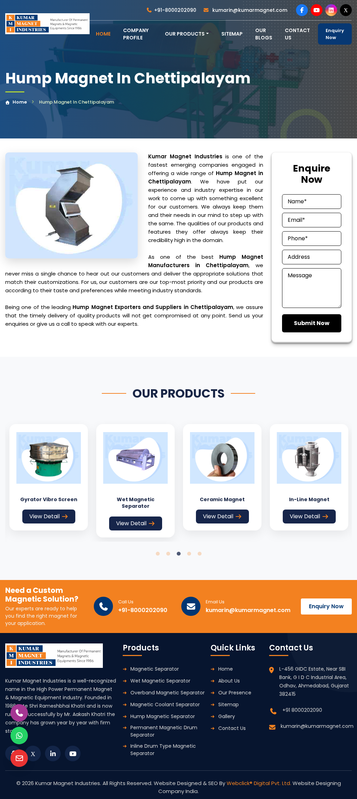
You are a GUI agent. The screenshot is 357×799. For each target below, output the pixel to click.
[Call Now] (19, 713)
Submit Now (311, 323)
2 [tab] (168, 553)
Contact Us (232, 728)
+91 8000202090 (302, 710)
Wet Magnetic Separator (160, 680)
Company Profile (136, 34)
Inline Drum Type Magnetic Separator (163, 750)
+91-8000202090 (175, 10)
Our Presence (234, 692)
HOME (103, 33)
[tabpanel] (48, 477)
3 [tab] (178, 553)
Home (20, 102)
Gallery (226, 716)
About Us (229, 680)
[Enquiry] (19, 758)
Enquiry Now (335, 34)
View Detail (44, 516)
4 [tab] (188, 553)
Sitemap (232, 33)
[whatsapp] (19, 735)
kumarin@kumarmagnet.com (249, 10)
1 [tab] (157, 553)
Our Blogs (263, 34)
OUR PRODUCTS (185, 33)
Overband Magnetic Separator (167, 692)
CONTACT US (297, 34)
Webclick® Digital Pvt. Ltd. (260, 783)
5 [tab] (199, 553)
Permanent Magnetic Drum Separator (163, 731)
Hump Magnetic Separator (162, 716)
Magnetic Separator (154, 668)
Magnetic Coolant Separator (165, 704)
